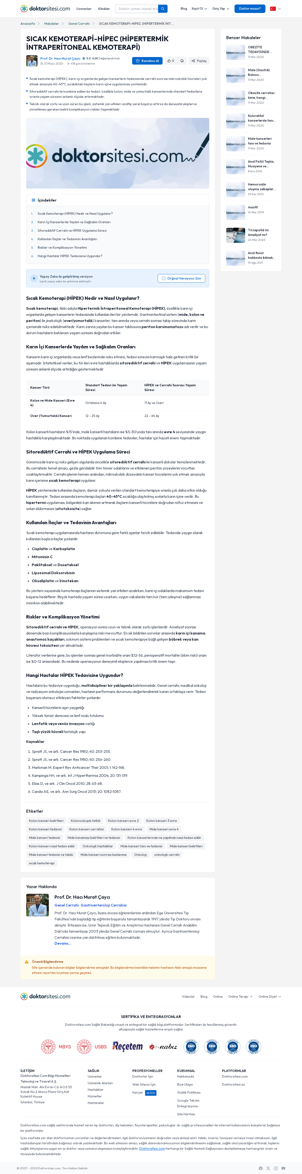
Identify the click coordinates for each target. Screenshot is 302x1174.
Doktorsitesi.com (235, 1076)
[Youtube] (283, 1168)
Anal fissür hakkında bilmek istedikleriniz (260, 255)
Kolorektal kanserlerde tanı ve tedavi (260, 118)
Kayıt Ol (197, 8)
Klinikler (104, 9)
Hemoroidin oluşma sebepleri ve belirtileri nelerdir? (261, 186)
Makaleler (51, 23)
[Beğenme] (182, 61)
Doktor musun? (250, 8)
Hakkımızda (185, 1076)
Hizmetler (95, 1096)
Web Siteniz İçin (144, 1084)
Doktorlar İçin (142, 1076)
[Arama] (163, 9)
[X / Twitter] (268, 1168)
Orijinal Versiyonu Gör (184, 278)
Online (218, 996)
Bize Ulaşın (185, 1084)
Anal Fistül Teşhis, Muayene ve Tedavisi (261, 164)
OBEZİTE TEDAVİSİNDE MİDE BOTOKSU (260, 49)
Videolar (188, 996)
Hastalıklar (96, 1089)
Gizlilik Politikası (189, 1092)
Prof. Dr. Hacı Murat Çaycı (60, 58)
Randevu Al (150, 61)
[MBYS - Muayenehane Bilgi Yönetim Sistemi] (56, 1046)
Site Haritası (186, 1114)
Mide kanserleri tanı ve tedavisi (260, 140)
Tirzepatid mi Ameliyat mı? (258, 232)
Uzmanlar (84, 9)
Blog (184, 8)
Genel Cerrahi (79, 23)
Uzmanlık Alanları (100, 1083)
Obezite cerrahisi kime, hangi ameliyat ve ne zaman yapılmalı (261, 95)
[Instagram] (276, 1168)
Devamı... (63, 943)
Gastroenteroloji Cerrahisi (104, 905)
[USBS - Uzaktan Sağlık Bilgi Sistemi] (92, 1046)
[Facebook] (261, 1168)
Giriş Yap (218, 8)
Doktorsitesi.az (233, 1084)
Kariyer (143, 1092)
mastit (253, 207)
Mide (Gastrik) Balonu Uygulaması (259, 72)
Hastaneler (96, 1103)
